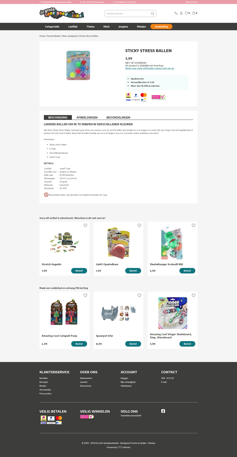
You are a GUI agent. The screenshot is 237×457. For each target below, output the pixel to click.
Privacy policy (45, 393)
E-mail (164, 382)
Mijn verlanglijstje (128, 382)
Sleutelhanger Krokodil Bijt (166, 264)
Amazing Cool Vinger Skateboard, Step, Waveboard (171, 336)
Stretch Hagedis (51, 264)
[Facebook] (163, 412)
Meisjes (141, 26)
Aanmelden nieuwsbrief (131, 415)
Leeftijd (72, 26)
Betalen (43, 386)
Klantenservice (192, 2)
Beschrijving (57, 117)
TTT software (124, 447)
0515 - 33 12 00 (167, 378)
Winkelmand (126, 386)
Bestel (79, 270)
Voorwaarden (45, 390)
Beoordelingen (118, 117)
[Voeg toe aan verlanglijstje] (85, 226)
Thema (90, 26)
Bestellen (44, 378)
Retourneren (85, 386)
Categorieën (52, 26)
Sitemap (151, 443)
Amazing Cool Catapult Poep (59, 335)
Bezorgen (44, 382)
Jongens (123, 26)
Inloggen (124, 378)
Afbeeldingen (87, 117)
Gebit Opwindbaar (107, 264)
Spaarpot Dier (104, 335)
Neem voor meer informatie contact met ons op (149, 68)
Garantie (83, 382)
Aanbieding (161, 26)
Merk (107, 26)
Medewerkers (86, 378)
